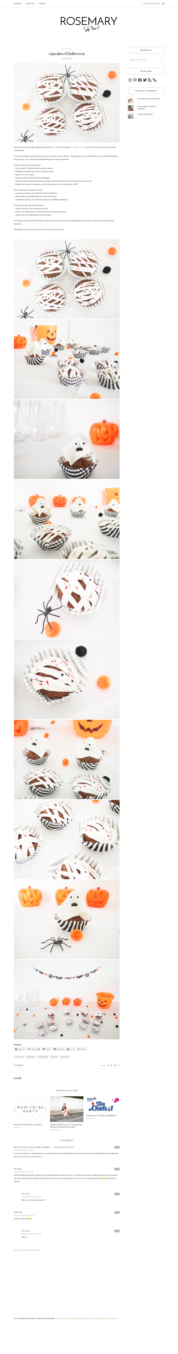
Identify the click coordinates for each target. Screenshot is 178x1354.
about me (30, 3)
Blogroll (18, 3)
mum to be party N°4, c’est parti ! (28, 1124)
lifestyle (66, 48)
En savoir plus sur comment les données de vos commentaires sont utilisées (86, 1318)
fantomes (30, 1057)
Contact (42, 3)
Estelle (18, 1078)
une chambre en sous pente (149, 98)
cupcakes (19, 1057)
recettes (64, 1057)
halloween (43, 1057)
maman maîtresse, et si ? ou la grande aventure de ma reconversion (66, 1125)
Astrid (73, 147)
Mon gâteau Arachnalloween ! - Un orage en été (44, 1147)
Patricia (81, 147)
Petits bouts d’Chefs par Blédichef (101, 1115)
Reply (117, 1147)
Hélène (18, 1169)
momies (54, 1057)
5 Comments (18, 1065)
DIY (54, 147)
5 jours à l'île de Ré (145, 114)
